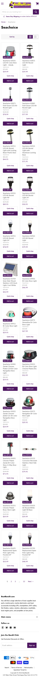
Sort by (12, 37)
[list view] (35, 37)
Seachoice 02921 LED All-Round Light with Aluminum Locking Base (29, 150)
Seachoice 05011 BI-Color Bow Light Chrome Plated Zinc (29, 366)
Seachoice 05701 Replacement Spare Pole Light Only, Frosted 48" (29, 551)
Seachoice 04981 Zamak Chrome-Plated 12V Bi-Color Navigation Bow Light (10, 368)
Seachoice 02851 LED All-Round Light (28, 63)
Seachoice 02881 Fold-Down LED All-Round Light (29, 105)
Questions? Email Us (20, 670)
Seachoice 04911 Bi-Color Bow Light (10, 325)
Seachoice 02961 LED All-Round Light (28, 238)
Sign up (32, 645)
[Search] (36, 11)
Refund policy (28, 667)
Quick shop (10, 76)
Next (30, 581)
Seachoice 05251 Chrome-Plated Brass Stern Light (9, 508)
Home (3, 22)
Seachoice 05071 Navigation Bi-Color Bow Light (29, 413)
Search (7, 667)
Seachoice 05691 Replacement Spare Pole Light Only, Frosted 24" (10, 551)
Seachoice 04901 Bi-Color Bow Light (29, 280)
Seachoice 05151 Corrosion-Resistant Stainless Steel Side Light (29, 461)
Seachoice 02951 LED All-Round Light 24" (9, 238)
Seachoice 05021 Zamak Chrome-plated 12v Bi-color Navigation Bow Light (10, 415)
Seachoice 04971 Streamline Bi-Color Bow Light (29, 322)
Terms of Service (16, 667)
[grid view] (30, 37)
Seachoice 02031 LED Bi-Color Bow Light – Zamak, (10, 63)
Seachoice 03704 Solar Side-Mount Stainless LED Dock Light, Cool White (10, 282)
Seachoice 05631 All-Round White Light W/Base (28, 508)
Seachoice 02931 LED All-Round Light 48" (9, 195)
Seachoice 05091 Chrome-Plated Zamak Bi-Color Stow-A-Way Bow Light (9, 462)
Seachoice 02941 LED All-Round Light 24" (28, 195)
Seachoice (6, 67)
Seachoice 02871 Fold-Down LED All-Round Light (10, 105)
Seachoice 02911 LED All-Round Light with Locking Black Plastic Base (9, 149)
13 (24, 581)
